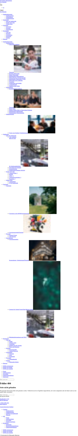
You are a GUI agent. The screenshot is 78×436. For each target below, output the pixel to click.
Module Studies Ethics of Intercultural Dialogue (20, 110)
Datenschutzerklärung (8, 375)
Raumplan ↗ (12, 179)
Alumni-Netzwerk (13, 351)
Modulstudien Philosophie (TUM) (17, 79)
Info (4, 416)
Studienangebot (10, 15)
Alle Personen (12, 236)
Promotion (11, 82)
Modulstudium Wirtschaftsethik (16, 113)
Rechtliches (6, 423)
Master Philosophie (13, 75)
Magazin (5, 39)
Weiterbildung (9, 17)
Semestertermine (13, 169)
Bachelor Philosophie (14, 73)
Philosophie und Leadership (16, 80)
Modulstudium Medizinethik (16, 111)
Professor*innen (13, 235)
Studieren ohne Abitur (14, 86)
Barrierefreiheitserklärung (12, 426)
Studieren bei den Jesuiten (15, 345)
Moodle (11, 174)
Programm (8, 36)
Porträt (10, 341)
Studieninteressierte (7, 14)
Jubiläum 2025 (12, 342)
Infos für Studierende (11, 21)
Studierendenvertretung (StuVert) (17, 170)
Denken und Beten (10, 421)
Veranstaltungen (13, 359)
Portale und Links (10, 22)
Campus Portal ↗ (13, 173)
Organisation (9, 35)
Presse (4, 371)
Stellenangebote (7, 372)
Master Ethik (12, 108)
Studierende (6, 20)
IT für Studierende (13, 183)
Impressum (5, 377)
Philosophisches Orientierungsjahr (17, 77)
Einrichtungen (9, 29)
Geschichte (11, 344)
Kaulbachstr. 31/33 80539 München (4, 399)
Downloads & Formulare (15, 167)
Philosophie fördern (14, 362)
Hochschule (6, 31)
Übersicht (11, 353)
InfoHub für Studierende (12, 413)
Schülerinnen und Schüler (15, 83)
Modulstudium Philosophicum (16, 76)
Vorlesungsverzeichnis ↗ (15, 177)
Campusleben (12, 181)
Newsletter (5, 374)
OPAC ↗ (11, 176)
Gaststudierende (13, 84)
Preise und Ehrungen (14, 347)
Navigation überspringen (6, 0)
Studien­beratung (10, 18)
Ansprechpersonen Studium (6, 407)
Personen (8, 28)
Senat (10, 355)
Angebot (5, 409)
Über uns (8, 32)
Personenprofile (13, 349)
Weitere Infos (9, 24)
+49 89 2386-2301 (4, 403)
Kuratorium (12, 356)
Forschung (5, 25)
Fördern (8, 37)
